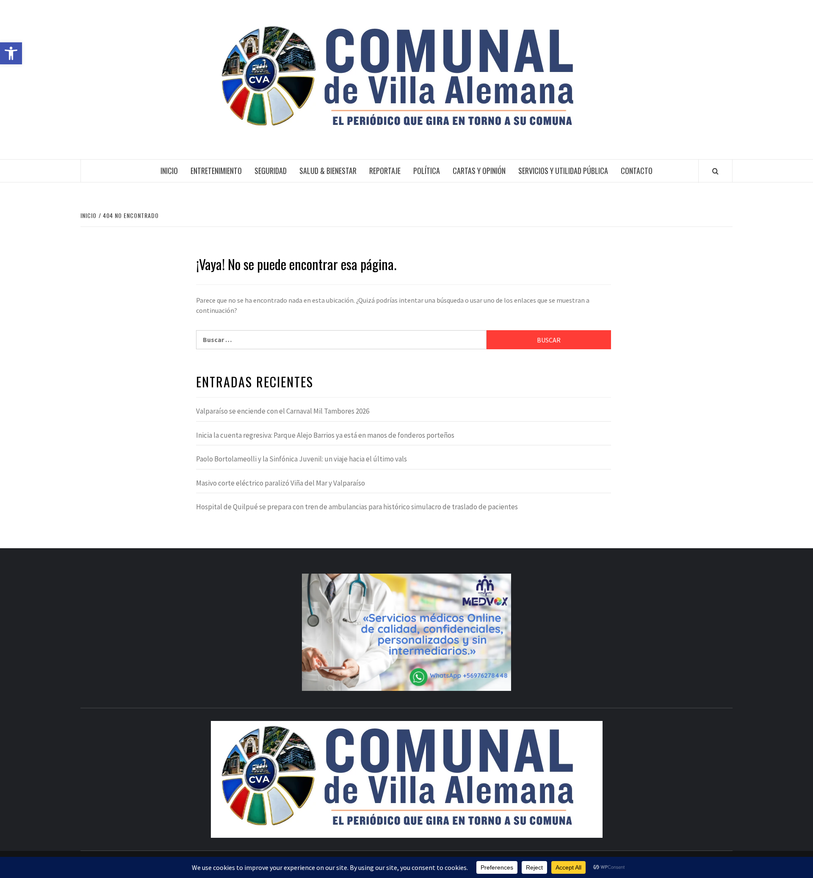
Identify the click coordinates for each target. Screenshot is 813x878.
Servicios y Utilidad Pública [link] (563, 170)
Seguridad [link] (270, 170)
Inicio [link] (169, 170)
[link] (11, 53)
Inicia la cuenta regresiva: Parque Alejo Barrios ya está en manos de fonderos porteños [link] (325, 435)
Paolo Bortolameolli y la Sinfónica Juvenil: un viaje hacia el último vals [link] (301, 459)
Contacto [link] (637, 170)
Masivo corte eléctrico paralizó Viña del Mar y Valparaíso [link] (280, 483)
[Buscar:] (341, 339)
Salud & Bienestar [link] (328, 170)
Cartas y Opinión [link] (479, 170)
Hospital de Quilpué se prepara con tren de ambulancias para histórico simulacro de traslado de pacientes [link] (357, 506)
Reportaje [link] (385, 170)
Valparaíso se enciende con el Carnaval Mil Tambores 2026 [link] (282, 411)
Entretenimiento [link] (216, 170)
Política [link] (426, 170)
